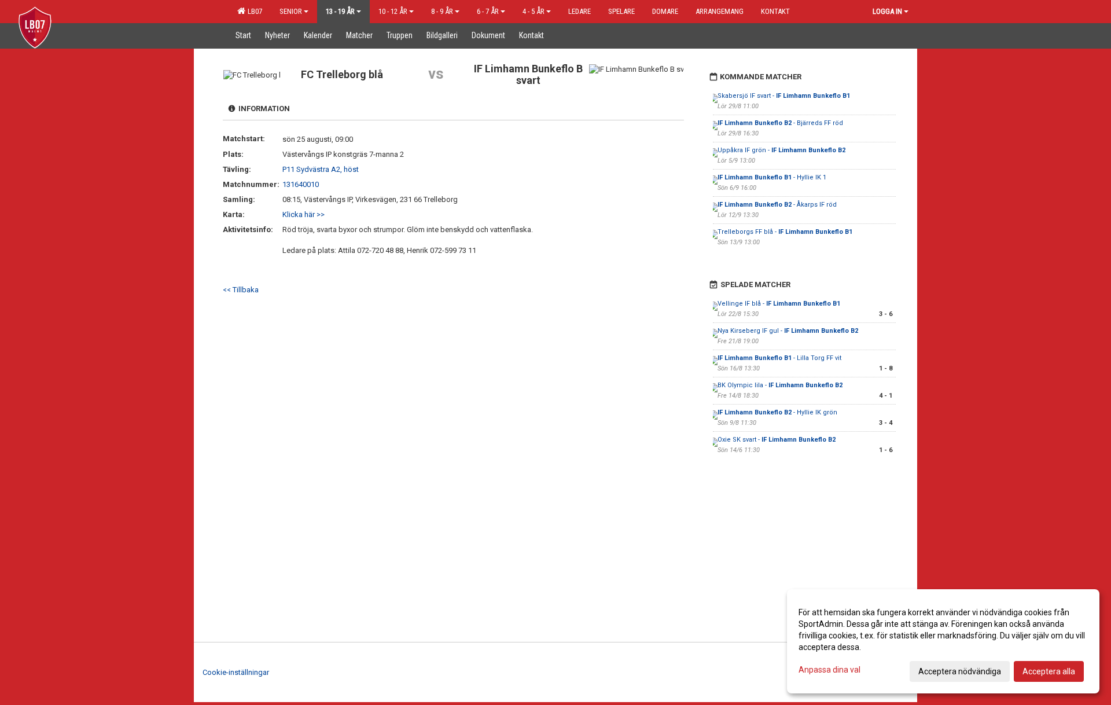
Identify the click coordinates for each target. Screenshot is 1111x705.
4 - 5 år (534, 11)
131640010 (300, 184)
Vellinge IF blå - (779, 303)
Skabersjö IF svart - (784, 96)
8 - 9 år (442, 11)
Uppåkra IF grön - (781, 150)
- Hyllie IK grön (777, 412)
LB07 (253, 11)
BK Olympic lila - (780, 385)
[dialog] (943, 641)
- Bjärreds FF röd (780, 123)
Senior (290, 11)
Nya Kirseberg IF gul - (788, 331)
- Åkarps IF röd (777, 204)
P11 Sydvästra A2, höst (320, 169)
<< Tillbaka (241, 289)
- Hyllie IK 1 (772, 177)
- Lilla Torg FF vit (779, 358)
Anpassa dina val (829, 669)
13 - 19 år (340, 11)
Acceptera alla (1048, 671)
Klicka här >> (303, 214)
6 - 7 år (488, 11)
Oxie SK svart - (777, 439)
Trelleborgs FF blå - (785, 232)
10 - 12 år (392, 11)
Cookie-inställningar (236, 672)
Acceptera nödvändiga (959, 671)
